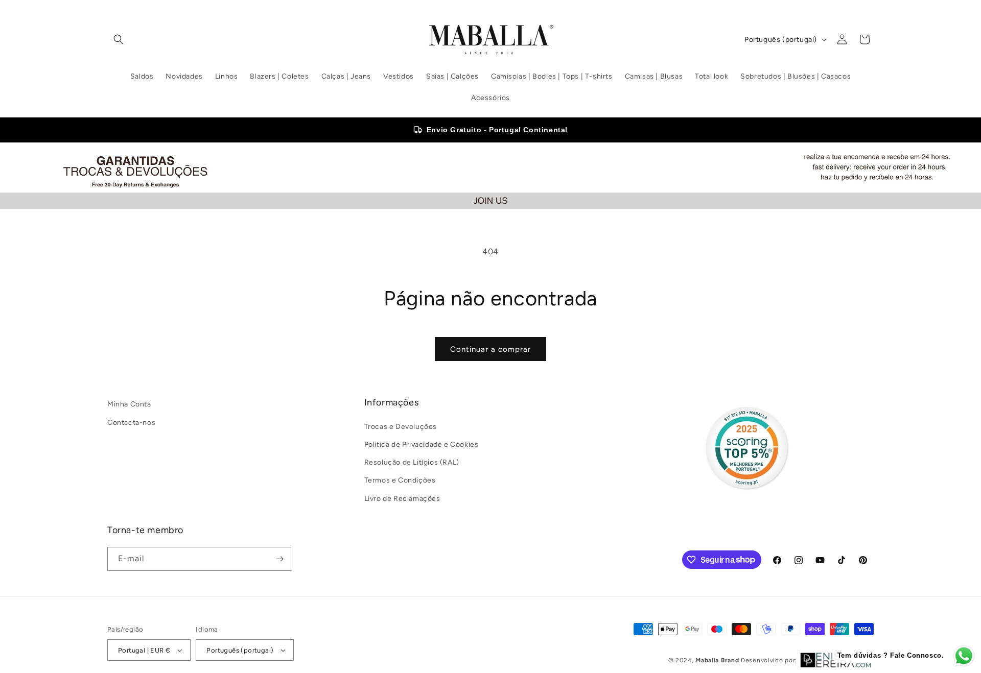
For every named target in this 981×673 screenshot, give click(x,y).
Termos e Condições (400, 480)
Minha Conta (129, 404)
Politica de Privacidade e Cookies (421, 444)
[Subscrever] (279, 559)
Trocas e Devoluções (400, 426)
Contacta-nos (131, 422)
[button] (118, 39)
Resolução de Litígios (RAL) (411, 462)
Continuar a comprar (490, 349)
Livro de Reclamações (402, 498)
